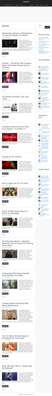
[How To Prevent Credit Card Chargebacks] (39, 205)
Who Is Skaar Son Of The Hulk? (15, 183)
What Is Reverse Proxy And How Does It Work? (44, 128)
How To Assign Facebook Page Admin (43, 161)
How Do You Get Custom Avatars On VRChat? (43, 74)
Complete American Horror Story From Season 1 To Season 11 (15, 128)
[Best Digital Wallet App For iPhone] (39, 198)
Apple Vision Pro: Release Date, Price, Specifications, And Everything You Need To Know (43, 69)
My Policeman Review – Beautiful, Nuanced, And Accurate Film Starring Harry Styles (17, 243)
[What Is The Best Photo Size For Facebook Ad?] (39, 152)
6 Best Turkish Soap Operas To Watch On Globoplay (15, 212)
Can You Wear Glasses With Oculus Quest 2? (44, 83)
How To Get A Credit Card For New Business (44, 181)
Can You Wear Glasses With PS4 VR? (43, 87)
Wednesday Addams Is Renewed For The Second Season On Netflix (17, 34)
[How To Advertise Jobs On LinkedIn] (39, 140)
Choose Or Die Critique (11, 157)
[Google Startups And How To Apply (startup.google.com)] (39, 136)
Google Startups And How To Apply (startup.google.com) (44, 137)
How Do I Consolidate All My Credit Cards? (43, 214)
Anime (4, 359)
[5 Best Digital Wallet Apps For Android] (39, 189)
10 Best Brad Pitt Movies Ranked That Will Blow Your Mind (15, 274)
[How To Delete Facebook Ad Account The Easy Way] (39, 156)
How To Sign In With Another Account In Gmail (43, 133)
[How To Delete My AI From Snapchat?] (39, 125)
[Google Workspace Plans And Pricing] (39, 143)
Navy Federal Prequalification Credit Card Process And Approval (44, 52)
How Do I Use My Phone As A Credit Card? (43, 201)
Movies (4, 56)
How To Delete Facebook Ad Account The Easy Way (43, 157)
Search (39, 25)
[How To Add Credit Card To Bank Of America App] (39, 209)
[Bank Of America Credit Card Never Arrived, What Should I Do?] (39, 176)
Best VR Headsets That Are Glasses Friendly (43, 79)
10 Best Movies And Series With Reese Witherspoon (15, 304)
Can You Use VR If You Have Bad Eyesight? (43, 94)
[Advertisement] (26, 14)
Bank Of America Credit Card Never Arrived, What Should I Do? (43, 38)
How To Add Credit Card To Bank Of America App (43, 210)
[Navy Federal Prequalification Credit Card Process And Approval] (39, 192)
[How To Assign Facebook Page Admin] (39, 160)
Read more (5, 53)
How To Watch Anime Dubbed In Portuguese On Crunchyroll (15, 337)
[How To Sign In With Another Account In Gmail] (39, 132)
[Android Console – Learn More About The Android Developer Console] (39, 146)
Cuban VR (26, 2)
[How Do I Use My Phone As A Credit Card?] (39, 201)
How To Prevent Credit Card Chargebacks (43, 206)
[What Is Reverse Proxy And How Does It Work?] (39, 128)
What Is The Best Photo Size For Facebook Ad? (43, 153)
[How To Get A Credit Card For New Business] (39, 181)
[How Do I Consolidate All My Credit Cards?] (39, 214)
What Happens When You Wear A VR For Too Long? (44, 107)
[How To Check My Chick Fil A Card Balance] (39, 185)
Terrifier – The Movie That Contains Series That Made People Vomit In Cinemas (16, 65)
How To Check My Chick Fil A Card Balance (43, 186)
